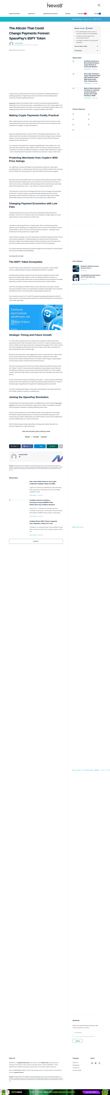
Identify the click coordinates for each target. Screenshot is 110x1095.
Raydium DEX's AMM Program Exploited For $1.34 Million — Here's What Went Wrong (68, 19)
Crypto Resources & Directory (50, 13)
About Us (75, 1062)
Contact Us (76, 1067)
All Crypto (67, 13)
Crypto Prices (31, 13)
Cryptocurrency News (14, 13)
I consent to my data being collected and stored (84, 1036)
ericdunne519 (19, 43)
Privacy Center (77, 1070)
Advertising (76, 1065)
